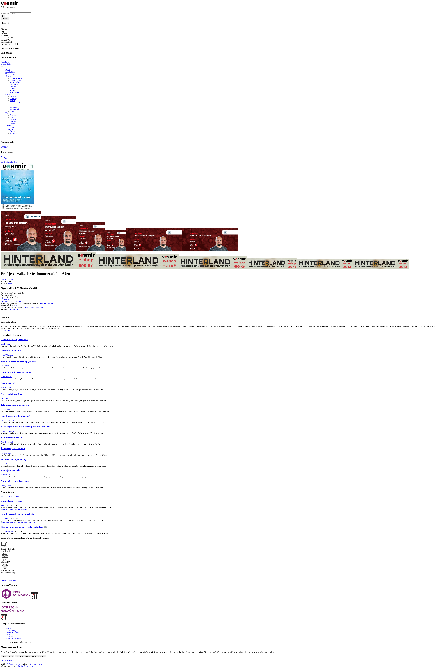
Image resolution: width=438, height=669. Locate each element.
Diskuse (13, 117)
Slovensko (14, 134)
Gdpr (12, 111)
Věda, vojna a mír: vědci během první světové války (25, 427)
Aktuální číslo (10, 72)
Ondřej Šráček (6, 486)
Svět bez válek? (8, 383)
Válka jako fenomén (10, 470)
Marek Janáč (5, 464)
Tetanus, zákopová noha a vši (15, 405)
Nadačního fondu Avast (24, 666)
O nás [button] (7, 95)
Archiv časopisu (16, 78)
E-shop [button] (8, 125)
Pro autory (14, 107)
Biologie (13, 121)
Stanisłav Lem (6, 388)
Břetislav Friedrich (7, 420)
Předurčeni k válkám (11, 350)
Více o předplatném (47, 303)
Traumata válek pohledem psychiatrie (18, 361)
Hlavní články (15, 309)
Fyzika (12, 123)
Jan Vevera (5, 366)
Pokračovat (5, 62)
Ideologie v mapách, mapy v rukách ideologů (22, 527)
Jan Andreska (6, 453)
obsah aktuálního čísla (10, 162)
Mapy (4, 157)
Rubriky (13, 86)
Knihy (12, 127)
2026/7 (5, 146)
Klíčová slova (15, 92)
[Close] (2, 28)
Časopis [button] (8, 76)
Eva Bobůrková (6, 344)
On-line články (15, 80)
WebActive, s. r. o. (35, 664)
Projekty (13, 115)
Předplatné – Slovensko (13, 639)
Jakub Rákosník (6, 377)
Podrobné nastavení (39, 656)
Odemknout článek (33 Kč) (12, 301)
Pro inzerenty (15, 109)
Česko (12, 132)
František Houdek (7, 431)
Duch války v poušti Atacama (15, 481)
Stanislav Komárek (8, 279)
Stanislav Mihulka (7, 442)
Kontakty (13, 99)
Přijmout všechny (7, 656)
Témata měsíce (15, 82)
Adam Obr (5, 505)
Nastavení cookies (7, 660)
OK (3, 16)
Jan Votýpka (5, 409)
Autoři (12, 101)
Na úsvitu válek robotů (11, 437)
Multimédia (14, 84)
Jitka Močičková (7, 531)
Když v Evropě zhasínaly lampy (16, 372)
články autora (6, 330)
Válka (10, 283)
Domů (7, 70)
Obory (12, 88)
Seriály (12, 90)
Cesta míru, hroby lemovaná (14, 339)
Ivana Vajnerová (7, 355)
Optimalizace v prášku (11, 501)
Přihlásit (5, 299)
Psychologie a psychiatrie (34, 307)
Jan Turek (4, 518)
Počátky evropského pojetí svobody (17, 514)
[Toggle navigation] (2, 66)
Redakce (13, 97)
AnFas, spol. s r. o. (13, 664)
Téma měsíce (10, 74)
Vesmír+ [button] (8, 113)
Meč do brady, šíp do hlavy (13, 459)
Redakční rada (15, 103)
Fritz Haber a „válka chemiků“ (15, 416)
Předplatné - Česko (12, 632)
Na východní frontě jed (11, 394)
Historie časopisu (16, 105)
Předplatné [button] (9, 129)
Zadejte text (5, 7)
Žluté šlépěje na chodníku (13, 448)
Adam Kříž (5, 399)
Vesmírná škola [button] (10, 119)
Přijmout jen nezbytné (23, 656)
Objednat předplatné (8, 580)
